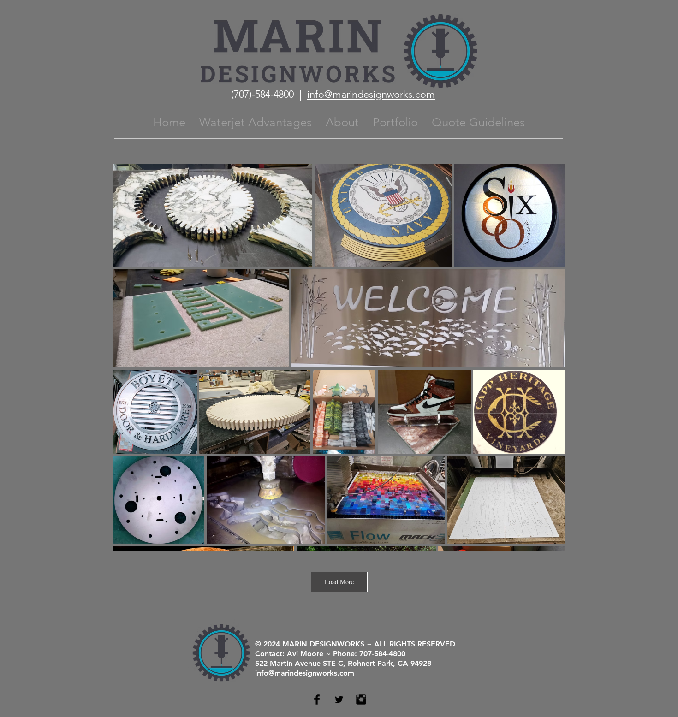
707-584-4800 (382, 653)
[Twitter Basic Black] (339, 699)
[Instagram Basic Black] (361, 699)
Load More (339, 581)
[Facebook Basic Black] (317, 699)
